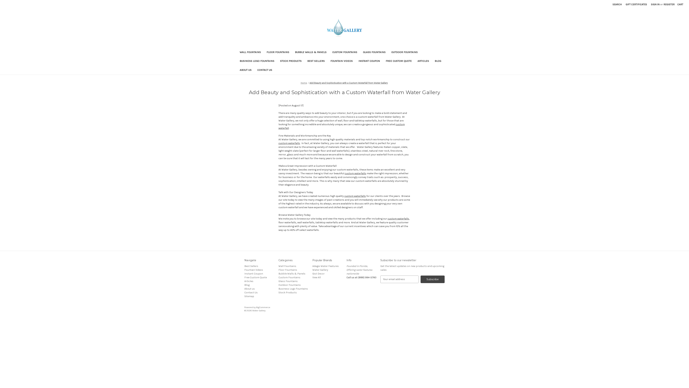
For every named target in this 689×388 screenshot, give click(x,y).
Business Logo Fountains (257, 61)
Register (669, 4)
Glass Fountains (374, 52)
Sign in (655, 4)
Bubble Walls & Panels (311, 52)
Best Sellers (316, 61)
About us (246, 69)
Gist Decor (318, 273)
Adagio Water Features (325, 266)
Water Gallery (320, 269)
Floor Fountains (278, 52)
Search (617, 4)
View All (316, 277)
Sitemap (249, 296)
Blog (438, 61)
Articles (423, 61)
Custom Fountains (344, 52)
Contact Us (264, 69)
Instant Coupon (369, 61)
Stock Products (291, 61)
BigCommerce (263, 307)
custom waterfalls (289, 143)
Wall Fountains (250, 52)
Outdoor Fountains (404, 52)
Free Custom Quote (399, 61)
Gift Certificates (636, 4)
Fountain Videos (342, 61)
